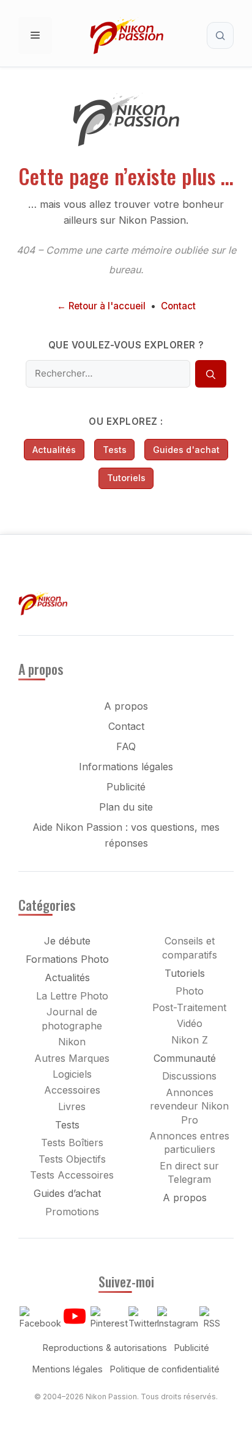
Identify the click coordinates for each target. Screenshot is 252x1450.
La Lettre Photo (72, 996)
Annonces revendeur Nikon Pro (189, 1106)
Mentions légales (67, 1369)
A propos (126, 706)
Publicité (126, 787)
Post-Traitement (189, 1007)
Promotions (72, 1211)
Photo (190, 991)
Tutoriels (126, 478)
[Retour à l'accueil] (126, 143)
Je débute (67, 941)
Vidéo (189, 1023)
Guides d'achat (186, 449)
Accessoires (72, 1090)
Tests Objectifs (72, 1159)
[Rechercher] (210, 374)
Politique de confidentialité (165, 1369)
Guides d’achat (67, 1193)
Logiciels (72, 1074)
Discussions (189, 1076)
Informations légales (126, 766)
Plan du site (126, 807)
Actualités (54, 449)
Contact (178, 306)
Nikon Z (189, 1040)
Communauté (185, 1058)
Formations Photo (67, 959)
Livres (72, 1106)
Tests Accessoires (72, 1175)
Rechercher (220, 35)
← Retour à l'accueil (101, 306)
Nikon (72, 1042)
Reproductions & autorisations (105, 1347)
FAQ (126, 746)
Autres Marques (71, 1058)
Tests (115, 449)
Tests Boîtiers (72, 1142)
